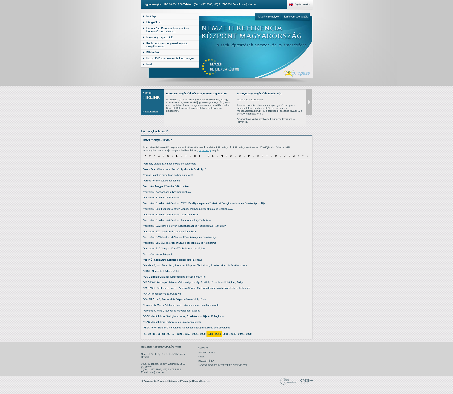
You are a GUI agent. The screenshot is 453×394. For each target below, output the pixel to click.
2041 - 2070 (245, 334)
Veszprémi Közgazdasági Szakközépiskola (167, 191)
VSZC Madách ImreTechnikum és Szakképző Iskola (172, 322)
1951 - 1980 (199, 334)
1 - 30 (147, 334)
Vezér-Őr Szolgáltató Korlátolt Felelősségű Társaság (172, 259)
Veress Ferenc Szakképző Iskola (161, 180)
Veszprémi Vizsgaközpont (157, 254)
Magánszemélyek (268, 16)
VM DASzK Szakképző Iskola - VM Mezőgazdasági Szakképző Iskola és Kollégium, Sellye (193, 282)
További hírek (151, 111)
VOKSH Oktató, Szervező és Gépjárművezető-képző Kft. (175, 299)
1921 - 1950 (183, 334)
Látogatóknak (206, 352)
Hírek (201, 356)
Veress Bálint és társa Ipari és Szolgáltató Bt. (168, 175)
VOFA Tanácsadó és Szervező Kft (162, 293)
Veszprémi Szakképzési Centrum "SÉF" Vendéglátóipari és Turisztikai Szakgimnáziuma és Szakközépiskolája (204, 203)
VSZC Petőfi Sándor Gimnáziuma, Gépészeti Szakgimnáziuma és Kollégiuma (186, 327)
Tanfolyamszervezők (296, 16)
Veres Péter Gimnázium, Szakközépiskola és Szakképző (174, 169)
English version (302, 4)
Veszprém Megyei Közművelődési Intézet (166, 186)
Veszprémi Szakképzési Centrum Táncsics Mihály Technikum (177, 220)
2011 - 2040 (229, 334)
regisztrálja (205, 150)
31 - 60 (156, 334)
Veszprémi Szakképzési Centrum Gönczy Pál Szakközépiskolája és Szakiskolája (188, 208)
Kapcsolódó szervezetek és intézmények (223, 365)
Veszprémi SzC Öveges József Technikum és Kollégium (174, 248)
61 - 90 (166, 334)
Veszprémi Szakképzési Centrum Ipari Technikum (171, 214)
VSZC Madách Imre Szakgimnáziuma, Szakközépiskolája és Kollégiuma (183, 316)
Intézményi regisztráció (154, 131)
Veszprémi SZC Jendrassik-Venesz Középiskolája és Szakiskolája (179, 237)
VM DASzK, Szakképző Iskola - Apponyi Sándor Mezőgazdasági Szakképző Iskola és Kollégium (196, 288)
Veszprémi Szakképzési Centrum (161, 197)
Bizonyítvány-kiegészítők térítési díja (259, 93)
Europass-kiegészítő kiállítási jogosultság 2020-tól (196, 93)
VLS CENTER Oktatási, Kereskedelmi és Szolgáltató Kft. (174, 276)
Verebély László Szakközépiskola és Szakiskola (169, 163)
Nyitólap (203, 348)
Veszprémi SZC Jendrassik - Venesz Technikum (170, 231)
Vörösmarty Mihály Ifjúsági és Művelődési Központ (171, 310)
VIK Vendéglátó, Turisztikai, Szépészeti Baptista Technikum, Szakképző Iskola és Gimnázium (195, 265)
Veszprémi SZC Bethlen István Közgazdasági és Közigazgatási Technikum (184, 225)
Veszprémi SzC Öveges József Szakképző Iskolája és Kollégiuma (179, 242)
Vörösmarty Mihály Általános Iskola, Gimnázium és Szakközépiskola (181, 305)
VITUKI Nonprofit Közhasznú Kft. (161, 271)
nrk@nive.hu (249, 4)
